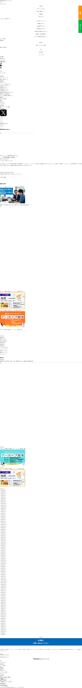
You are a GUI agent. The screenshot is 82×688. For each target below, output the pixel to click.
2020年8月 (3, 602)
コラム (1, 126)
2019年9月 (3, 618)
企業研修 (41, 6)
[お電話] (1, 63)
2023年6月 (3, 550)
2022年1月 (3, 577)
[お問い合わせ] (1, 65)
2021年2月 (3, 595)
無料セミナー (2, 352)
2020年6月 (3, 605)
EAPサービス (41, 16)
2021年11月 (3, 581)
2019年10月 (3, 616)
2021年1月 (3, 597)
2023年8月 (3, 547)
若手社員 (2, 342)
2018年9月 (3, 632)
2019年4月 (3, 623)
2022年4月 (3, 573)
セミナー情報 (2, 38)
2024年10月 (3, 526)
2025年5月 (3, 514)
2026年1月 (3, 501)
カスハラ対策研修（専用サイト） (41, 36)
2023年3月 (3, 555)
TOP (1, 2)
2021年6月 (3, 589)
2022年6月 (3, 569)
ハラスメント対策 (3, 672)
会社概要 (2, 56)
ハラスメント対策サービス (5, 18)
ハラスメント (2, 349)
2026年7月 (3, 492)
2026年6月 (3, 493)
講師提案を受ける (80, 12)
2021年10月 (3, 582)
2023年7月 (3, 548)
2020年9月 (3, 600)
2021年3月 (3, 594)
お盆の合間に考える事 (8, 172)
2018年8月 (3, 634)
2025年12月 (3, 503)
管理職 (1, 344)
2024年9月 (3, 527)
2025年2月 (3, 519)
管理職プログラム (41, 23)
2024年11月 (3, 524)
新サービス (2, 339)
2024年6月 (3, 532)
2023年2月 (3, 556)
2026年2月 (3, 500)
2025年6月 (3, 513)
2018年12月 (3, 629)
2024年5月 (3, 534)
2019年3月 (3, 624)
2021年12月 (3, 579)
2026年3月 (3, 498)
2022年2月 (3, 576)
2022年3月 (3, 574)
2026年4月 (3, 497)
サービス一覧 (2, 72)
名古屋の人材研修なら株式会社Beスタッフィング (11, 687)
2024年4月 (3, 535)
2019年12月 (3, 613)
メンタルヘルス (3, 347)
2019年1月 (3, 628)
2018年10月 (3, 631)
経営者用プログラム (41, 26)
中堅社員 (2, 345)
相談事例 (2, 337)
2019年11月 (3, 615)
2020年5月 (3, 607)
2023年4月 (3, 553)
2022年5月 (3, 571)
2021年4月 (3, 592)
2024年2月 (3, 539)
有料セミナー (2, 350)
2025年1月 (3, 521)
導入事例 (41, 52)
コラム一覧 (41, 54)
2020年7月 (3, 603)
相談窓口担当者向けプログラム (41, 31)
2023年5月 (3, 552)
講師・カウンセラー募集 (41, 45)
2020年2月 (3, 611)
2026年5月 (3, 495)
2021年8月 (3, 586)
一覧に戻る (2, 177)
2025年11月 (3, 505)
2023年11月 (3, 542)
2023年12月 (3, 540)
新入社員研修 (2, 341)
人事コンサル (2, 670)
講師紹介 (2, 40)
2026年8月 (3, 490)
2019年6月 (3, 621)
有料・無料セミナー (41, 11)
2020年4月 (3, 608)
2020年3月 (3, 610)
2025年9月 (3, 508)
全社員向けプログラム (41, 20)
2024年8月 (3, 529)
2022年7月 (3, 568)
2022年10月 (3, 563)
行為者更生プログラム (41, 28)
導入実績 (2, 102)
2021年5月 (3, 590)
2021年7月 (3, 587)
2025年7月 (3, 511)
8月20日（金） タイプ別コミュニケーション (13, 174)
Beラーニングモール (41, 8)
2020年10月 (3, 598)
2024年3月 (3, 537)
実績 (41, 49)
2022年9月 (3, 564)
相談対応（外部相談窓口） (41, 34)
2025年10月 (3, 506)
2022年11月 (3, 561)
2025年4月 (3, 516)
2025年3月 (3, 518)
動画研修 (41, 14)
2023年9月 (3, 545)
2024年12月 (3, 522)
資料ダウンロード (80, 26)
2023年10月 (3, 543)
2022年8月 (3, 566)
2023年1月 (3, 558)
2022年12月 (3, 560)
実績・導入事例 (3, 47)
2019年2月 (3, 626)
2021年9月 (3, 584)
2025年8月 (3, 509)
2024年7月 (3, 530)
